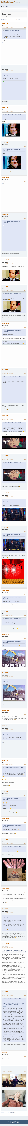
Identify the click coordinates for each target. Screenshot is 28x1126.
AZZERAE (4, 726)
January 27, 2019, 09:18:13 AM (7, 729)
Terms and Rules (13, 1121)
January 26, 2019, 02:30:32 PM (7, 373)
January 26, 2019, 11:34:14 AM (7, 326)
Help (8, 1121)
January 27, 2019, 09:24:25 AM (7, 764)
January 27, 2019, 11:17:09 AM (7, 912)
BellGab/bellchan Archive (10, 2)
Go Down (3, 19)
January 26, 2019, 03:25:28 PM (7, 496)
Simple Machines (17, 1122)
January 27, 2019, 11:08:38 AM (7, 843)
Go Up (2, 1112)
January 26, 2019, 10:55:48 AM (7, 111)
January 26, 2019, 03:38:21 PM (7, 593)
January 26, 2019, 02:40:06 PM (7, 419)
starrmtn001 (5, 710)
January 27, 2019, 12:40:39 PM (7, 995)
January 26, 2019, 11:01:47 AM (7, 180)
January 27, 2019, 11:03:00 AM (7, 821)
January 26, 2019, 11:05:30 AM (7, 290)
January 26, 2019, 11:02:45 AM (7, 218)
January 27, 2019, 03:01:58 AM (7, 714)
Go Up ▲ (19, 1121)
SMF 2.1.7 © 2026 (11, 1122)
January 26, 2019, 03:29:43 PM (7, 531)
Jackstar (4, 1052)
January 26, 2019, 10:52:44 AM (7, 70)
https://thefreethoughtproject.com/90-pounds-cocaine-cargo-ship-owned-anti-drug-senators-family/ (14, 951)
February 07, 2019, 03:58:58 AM (7, 1055)
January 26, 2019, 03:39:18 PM (7, 615)
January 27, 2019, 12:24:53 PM (7, 947)
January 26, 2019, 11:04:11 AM (7, 263)
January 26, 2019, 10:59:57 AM (7, 146)
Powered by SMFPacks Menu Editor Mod (14, 1124)
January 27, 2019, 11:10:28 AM (7, 891)
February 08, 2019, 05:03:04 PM (7, 1071)
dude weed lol (5, 25)
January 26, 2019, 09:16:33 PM (7, 676)
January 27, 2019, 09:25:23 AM (7, 795)
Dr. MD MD (5, 67)
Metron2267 (5, 23)
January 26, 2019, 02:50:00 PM (7, 459)
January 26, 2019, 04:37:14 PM (7, 638)
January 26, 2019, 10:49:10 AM (7, 27)
